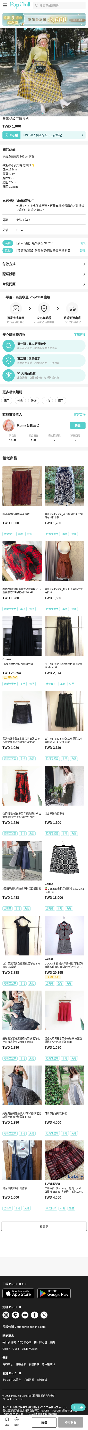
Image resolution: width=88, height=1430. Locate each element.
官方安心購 (25, 1342)
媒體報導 (42, 1379)
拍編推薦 (29, 1379)
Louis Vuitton (29, 1348)
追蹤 (78, 425)
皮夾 (52, 1342)
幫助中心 (7, 1364)
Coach (6, 1348)
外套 (20, 400)
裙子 (28, 220)
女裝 (19, 220)
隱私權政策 (48, 1364)
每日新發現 (9, 1342)
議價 (44, 1422)
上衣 (47, 400)
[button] (12, 438)
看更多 (44, 1226)
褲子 (61, 400)
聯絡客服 (21, 1364)
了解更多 (80, 334)
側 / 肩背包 (40, 1342)
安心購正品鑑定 (11, 1379)
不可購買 (70, 1422)
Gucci (15, 1348)
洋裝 (34, 400)
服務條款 (34, 1364)
